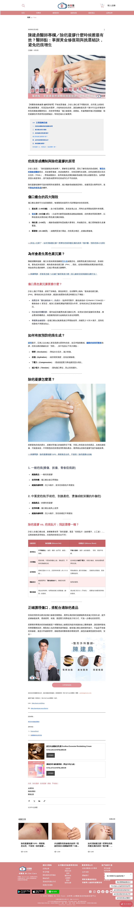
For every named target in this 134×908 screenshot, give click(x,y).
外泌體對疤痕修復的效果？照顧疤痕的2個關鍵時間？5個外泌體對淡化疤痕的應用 (66, 844)
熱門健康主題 (107, 865)
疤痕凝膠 (43, 783)
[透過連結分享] (44, 801)
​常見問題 (46, 872)
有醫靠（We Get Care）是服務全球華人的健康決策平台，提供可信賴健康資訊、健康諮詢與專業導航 (28, 878)
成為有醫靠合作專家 (89, 868)
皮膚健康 (107, 880)
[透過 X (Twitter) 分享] (34, 801)
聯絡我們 (46, 878)
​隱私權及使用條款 (49, 875)
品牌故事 (46, 868)
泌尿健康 (107, 870)
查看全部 (112, 819)
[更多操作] (104, 29)
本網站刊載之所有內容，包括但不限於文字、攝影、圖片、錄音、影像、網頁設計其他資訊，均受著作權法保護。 (68, 903)
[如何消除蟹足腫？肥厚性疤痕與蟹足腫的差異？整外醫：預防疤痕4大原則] (100, 831)
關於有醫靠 (47, 865)
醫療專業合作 (87, 865)
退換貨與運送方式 (49, 881)
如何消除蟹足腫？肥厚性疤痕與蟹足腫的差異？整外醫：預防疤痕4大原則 (100, 844)
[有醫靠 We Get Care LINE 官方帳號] (98, 891)
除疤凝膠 (35, 783)
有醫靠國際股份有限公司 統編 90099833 (68, 899)
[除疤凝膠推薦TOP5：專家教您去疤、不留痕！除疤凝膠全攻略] (33, 831)
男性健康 (107, 868)
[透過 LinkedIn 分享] (39, 801)
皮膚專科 (31, 788)
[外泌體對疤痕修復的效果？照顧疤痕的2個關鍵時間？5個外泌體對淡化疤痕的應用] (67, 831)
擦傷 (49, 783)
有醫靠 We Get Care (28, 873)
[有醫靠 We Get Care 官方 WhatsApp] (94, 891)
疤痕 (29, 783)
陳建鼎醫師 (31, 791)
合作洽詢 (85, 872)
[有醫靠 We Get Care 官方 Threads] (90, 891)
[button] (102, 6)
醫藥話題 (31, 794)
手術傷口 (55, 783)
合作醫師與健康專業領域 (68, 865)
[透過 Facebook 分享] (29, 801)
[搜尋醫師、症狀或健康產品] (23, 6)
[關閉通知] (131, 875)
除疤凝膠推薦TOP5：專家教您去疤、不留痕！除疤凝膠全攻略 (33, 844)
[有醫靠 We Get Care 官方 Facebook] (102, 891)
